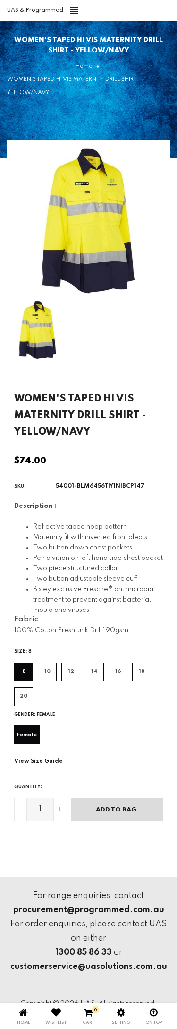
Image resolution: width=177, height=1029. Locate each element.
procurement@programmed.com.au (88, 910)
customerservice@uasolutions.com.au (88, 966)
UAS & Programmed (35, 10)
